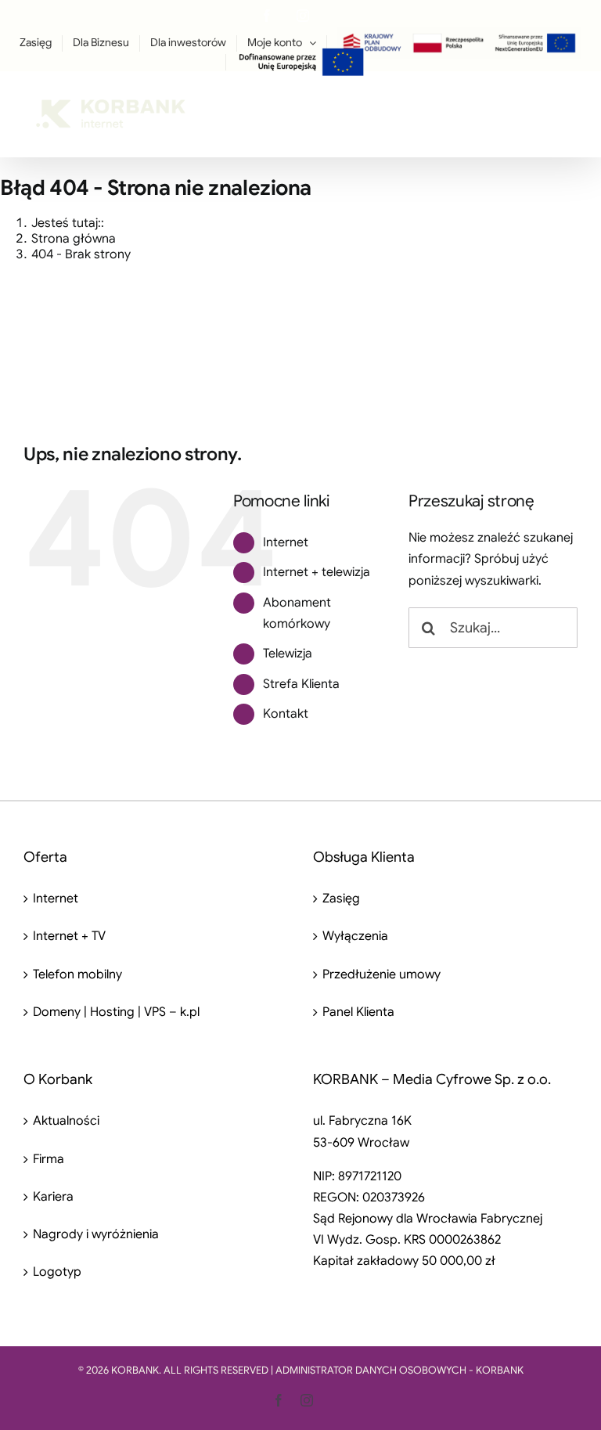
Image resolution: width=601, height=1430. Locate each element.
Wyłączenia (355, 936)
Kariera (53, 1197)
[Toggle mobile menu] (569, 104)
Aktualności (66, 1121)
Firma (48, 1159)
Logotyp (57, 1272)
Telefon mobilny (77, 974)
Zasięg (341, 898)
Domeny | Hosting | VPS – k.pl (116, 1012)
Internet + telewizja (316, 572)
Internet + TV (69, 936)
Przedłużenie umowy (381, 974)
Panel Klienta (358, 1012)
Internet (285, 542)
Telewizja (287, 653)
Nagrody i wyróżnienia (96, 1234)
